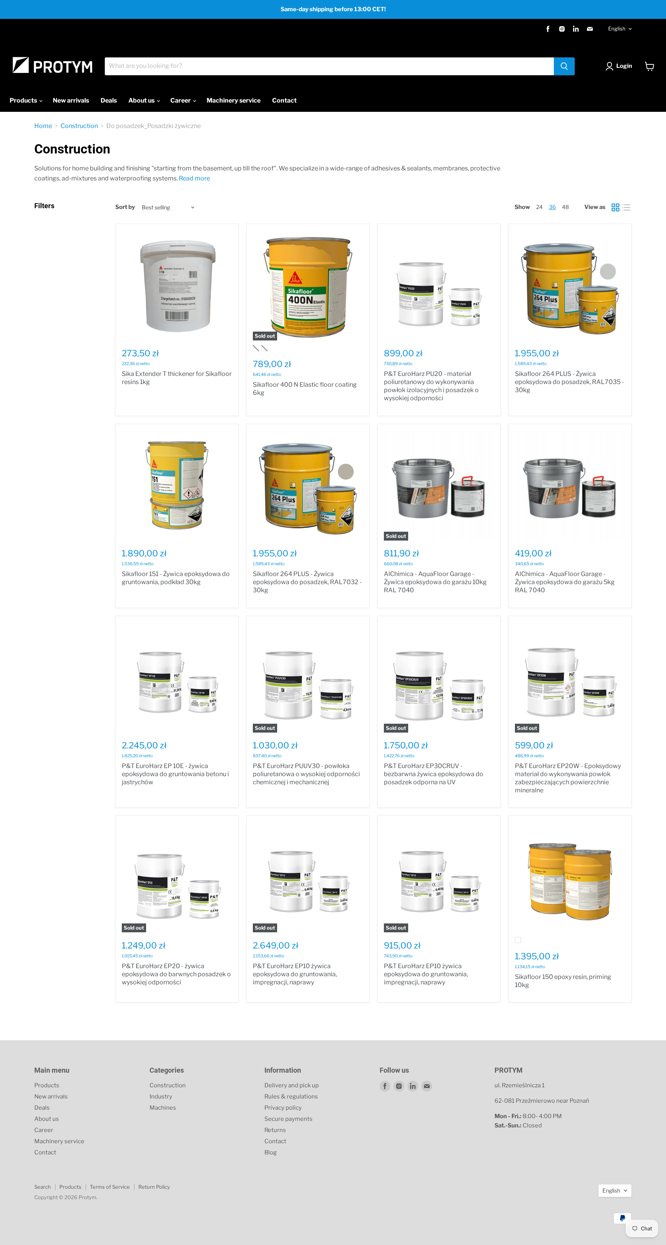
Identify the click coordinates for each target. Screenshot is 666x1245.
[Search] (564, 66)
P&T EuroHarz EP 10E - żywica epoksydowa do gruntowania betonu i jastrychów (175, 774)
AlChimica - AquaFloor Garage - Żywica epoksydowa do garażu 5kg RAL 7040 (565, 582)
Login (624, 65)
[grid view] (615, 207)
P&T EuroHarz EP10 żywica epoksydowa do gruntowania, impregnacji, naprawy (295, 974)
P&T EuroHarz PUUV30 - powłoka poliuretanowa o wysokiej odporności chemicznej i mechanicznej (306, 774)
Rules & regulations (291, 1096)
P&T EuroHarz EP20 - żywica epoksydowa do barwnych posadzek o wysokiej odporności (176, 974)
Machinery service (234, 100)
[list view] (626, 207)
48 (565, 207)
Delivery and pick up (291, 1085)
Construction (79, 126)
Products (24, 100)
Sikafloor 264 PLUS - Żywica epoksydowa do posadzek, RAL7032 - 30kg (307, 582)
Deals (109, 100)
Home (43, 126)
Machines (163, 1107)
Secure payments (288, 1118)
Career (181, 100)
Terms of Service (110, 1187)
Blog (270, 1152)
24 (539, 207)
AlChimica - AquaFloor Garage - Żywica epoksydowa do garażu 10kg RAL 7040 (435, 582)
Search (42, 1187)
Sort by (125, 207)
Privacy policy (283, 1107)
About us (142, 100)
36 (552, 207)
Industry (161, 1096)
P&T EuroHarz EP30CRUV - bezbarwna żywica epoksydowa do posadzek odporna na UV (433, 774)
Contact (284, 100)
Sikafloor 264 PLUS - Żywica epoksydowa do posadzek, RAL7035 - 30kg (569, 382)
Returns (275, 1130)
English (617, 28)
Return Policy (154, 1187)
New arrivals (71, 100)
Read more (194, 178)
